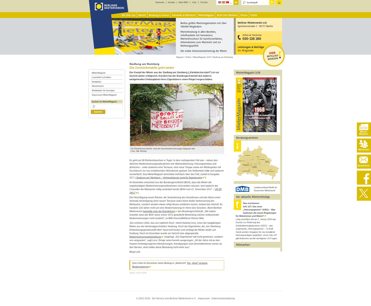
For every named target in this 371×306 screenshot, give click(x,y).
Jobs (194, 2)
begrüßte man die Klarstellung (159, 211)
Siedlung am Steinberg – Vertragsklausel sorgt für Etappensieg (169, 177)
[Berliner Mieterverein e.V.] (108, 10)
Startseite (159, 2)
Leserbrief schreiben (101, 77)
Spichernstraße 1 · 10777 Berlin (255, 24)
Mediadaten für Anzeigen (103, 90)
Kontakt (171, 2)
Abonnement (98, 86)
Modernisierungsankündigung (145, 236)
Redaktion (96, 82)
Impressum (204, 298)
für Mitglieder (251, 48)
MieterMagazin (99, 73)
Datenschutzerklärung (223, 298)
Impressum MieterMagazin (104, 95)
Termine (204, 2)
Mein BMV (183, 2)
